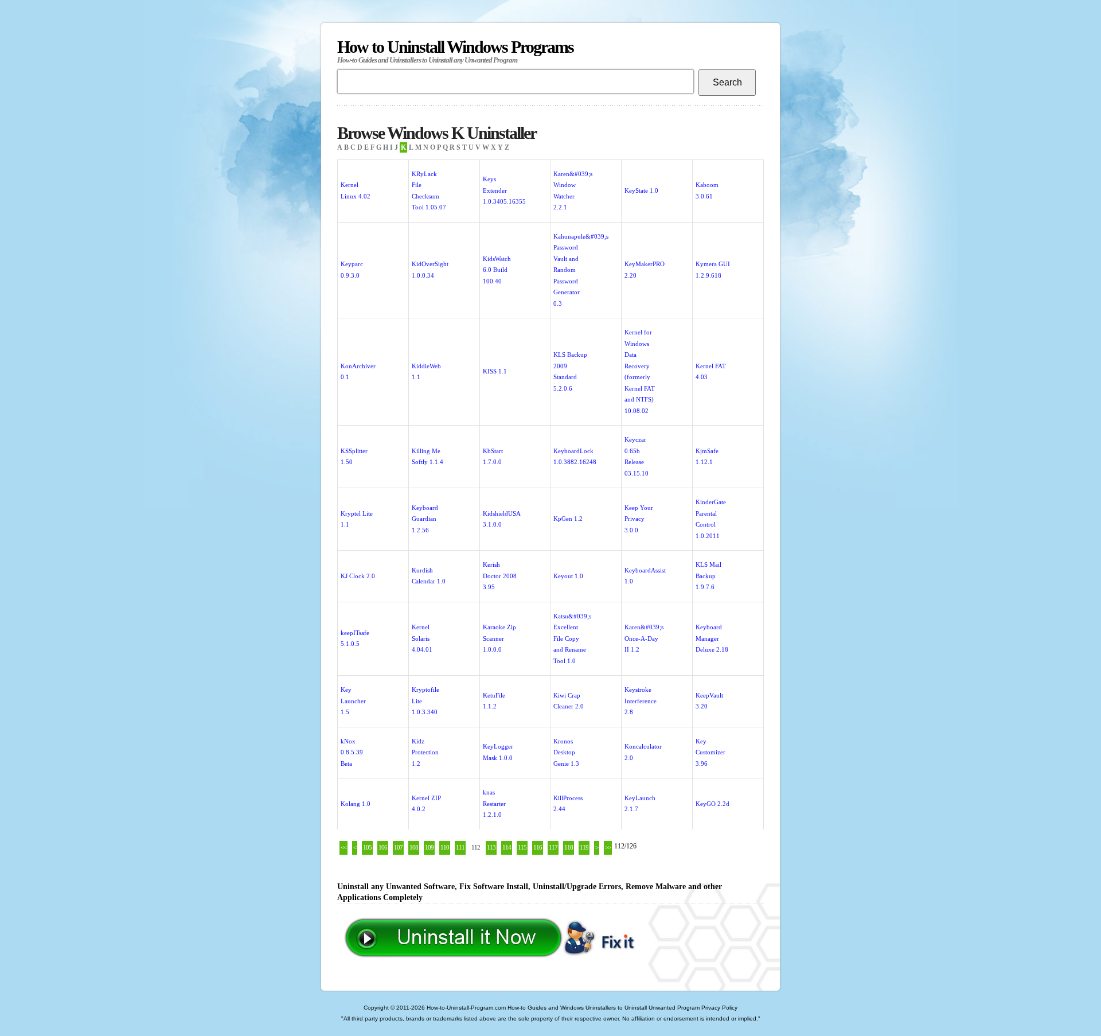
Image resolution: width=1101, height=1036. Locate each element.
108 (413, 847)
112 (475, 847)
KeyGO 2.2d (712, 803)
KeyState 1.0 (641, 190)
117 (553, 847)
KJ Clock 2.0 (358, 575)
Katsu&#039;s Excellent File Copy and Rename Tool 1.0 (572, 638)
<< (343, 847)
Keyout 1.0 (568, 575)
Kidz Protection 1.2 (425, 752)
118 (568, 847)
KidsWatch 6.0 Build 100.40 (497, 270)
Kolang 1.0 (355, 803)
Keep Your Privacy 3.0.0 (638, 518)
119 (584, 847)
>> (608, 847)
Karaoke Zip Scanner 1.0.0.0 (499, 638)
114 (506, 847)
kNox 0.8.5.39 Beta (352, 752)
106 (382, 847)
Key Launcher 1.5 (353, 700)
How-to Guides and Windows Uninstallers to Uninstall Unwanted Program (603, 1007)
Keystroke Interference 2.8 (640, 700)
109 (429, 847)
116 (537, 847)
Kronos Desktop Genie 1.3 (566, 752)
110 (444, 847)
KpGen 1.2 (568, 518)
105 (367, 847)
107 (398, 847)
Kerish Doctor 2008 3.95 (500, 575)
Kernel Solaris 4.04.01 (422, 638)
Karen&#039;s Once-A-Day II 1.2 (643, 638)
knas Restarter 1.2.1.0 (494, 803)
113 (491, 847)
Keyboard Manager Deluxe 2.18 (712, 638)
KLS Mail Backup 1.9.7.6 (708, 575)
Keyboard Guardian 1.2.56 (425, 518)
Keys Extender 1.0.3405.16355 (504, 190)
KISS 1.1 (495, 371)
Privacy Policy (719, 1007)
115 (522, 847)
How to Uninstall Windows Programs (455, 50)
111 (460, 847)
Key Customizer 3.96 (710, 752)
